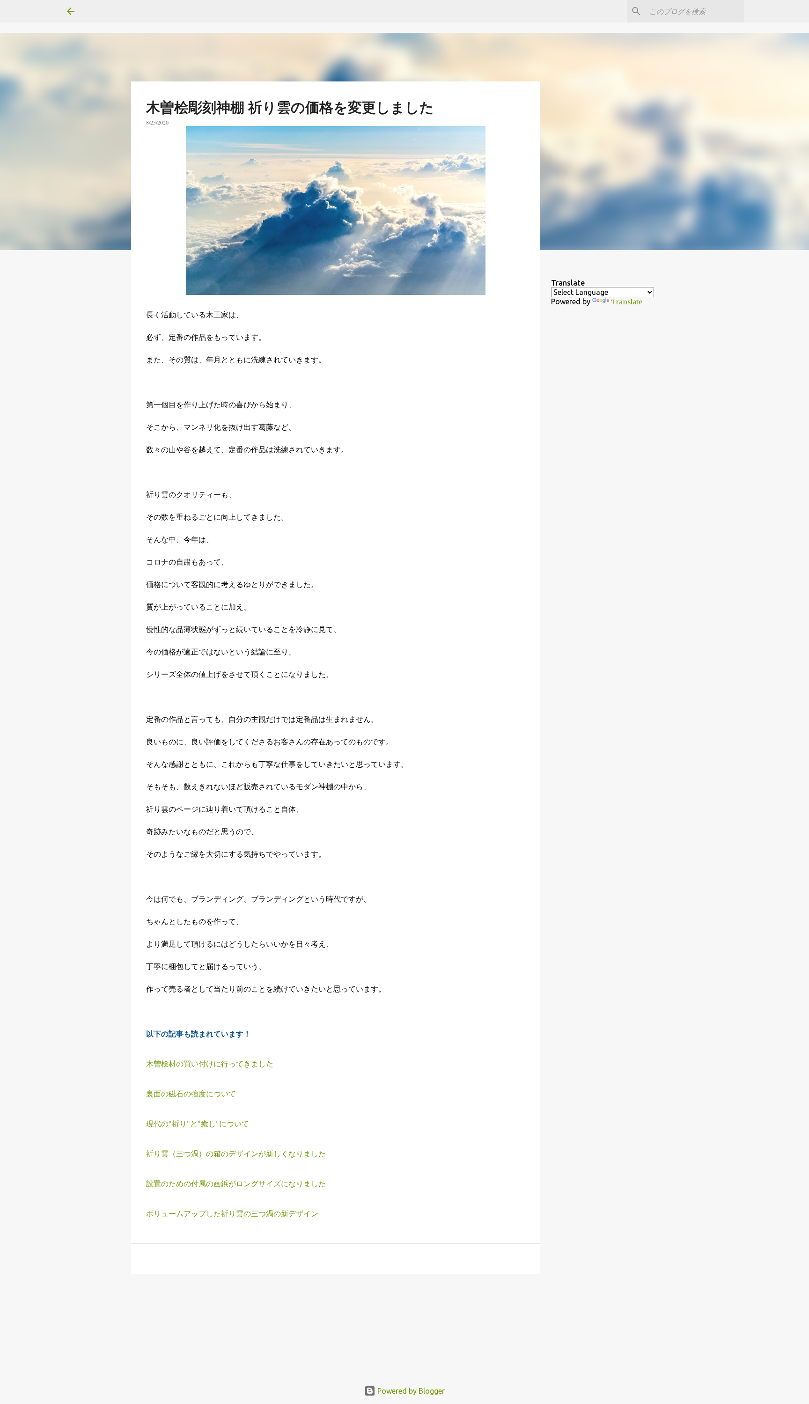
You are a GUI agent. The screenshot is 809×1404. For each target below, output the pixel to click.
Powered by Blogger (410, 1391)
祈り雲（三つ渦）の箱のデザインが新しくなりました (236, 1153)
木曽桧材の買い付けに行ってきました (209, 1063)
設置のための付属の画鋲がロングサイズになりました (236, 1183)
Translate (626, 302)
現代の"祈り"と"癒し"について (197, 1123)
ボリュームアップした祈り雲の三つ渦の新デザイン (232, 1213)
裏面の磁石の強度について (191, 1093)
